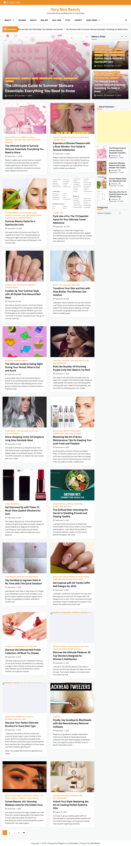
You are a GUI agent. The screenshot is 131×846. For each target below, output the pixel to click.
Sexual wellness (12, 504)
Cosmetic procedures (71, 431)
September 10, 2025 (116, 186)
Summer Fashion (25, 218)
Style (67, 20)
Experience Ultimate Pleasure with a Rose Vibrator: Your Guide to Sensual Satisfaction (47, 29)
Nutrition (9, 361)
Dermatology (58, 434)
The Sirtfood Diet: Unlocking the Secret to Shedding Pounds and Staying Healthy (70, 513)
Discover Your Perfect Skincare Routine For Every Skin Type (21, 724)
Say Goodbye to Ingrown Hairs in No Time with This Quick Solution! (23, 581)
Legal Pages (91, 20)
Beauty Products (13, 78)
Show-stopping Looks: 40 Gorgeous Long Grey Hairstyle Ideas (24, 438)
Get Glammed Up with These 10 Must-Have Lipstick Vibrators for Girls (23, 510)
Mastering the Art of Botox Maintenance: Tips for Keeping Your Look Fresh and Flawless (72, 440)
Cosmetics (26, 78)
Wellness (68, 506)
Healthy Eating (59, 504)
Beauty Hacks (10, 796)
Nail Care (33, 646)
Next (23, 832)
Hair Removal (11, 577)
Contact (78, 20)
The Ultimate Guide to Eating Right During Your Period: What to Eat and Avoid (24, 367)
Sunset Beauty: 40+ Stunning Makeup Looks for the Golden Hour (24, 803)
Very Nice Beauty (65, 9)
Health (33, 20)
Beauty (8, 20)
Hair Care (67, 285)
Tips (61, 213)
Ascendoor (73, 843)
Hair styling (84, 361)
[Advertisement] (114, 127)
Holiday (56, 213)
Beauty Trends (69, 577)
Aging (7, 431)
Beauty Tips (57, 285)
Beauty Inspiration (25, 796)
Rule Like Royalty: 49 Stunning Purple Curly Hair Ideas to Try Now (71, 368)
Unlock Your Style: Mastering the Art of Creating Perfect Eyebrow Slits (70, 804)
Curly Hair (57, 361)
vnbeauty (10, 95)
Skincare (9, 81)
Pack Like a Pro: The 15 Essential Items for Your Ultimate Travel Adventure (70, 219)
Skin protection (70, 78)
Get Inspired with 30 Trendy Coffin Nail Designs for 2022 (71, 584)
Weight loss (58, 506)
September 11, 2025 (24, 95)
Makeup (35, 798)
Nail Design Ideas (76, 579)
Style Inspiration (27, 285)
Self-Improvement (34, 215)
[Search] (126, 20)
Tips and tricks (111, 78)
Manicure (57, 579)
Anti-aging (57, 431)
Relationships (117, 75)
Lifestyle (9, 215)
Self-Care (56, 20)
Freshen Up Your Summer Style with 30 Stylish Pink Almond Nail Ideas (23, 294)
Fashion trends (11, 213)
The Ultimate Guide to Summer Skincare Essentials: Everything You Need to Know (40, 88)
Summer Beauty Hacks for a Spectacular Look (100, 29)
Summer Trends (11, 288)
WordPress (95, 843)
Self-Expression (59, 363)
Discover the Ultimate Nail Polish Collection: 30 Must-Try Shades (23, 651)
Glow (29, 798)
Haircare (24, 431)
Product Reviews (102, 75)
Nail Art (44, 20)
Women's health (21, 361)
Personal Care (46, 78)
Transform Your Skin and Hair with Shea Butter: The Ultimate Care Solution (71, 291)
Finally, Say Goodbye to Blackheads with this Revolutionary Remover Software (72, 723)
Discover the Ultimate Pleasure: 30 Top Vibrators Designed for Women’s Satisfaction (71, 655)
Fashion (22, 20)
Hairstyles (33, 431)
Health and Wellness (27, 213)
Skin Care (76, 285)
